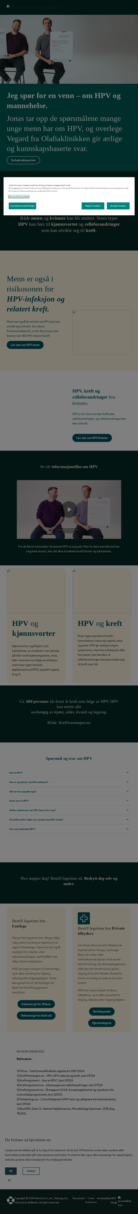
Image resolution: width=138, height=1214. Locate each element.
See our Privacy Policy (19, 197)
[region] (69, 196)
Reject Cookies (93, 206)
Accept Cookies (118, 206)
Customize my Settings (22, 206)
